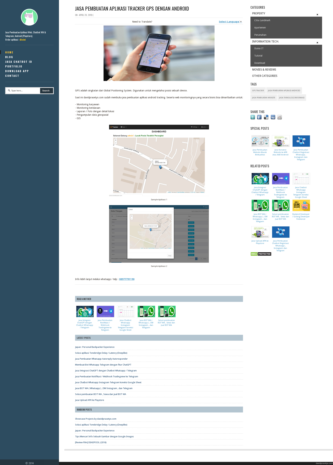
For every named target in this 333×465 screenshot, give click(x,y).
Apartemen (260, 27)
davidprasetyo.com (324, 463)
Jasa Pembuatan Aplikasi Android (284, 90)
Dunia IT (259, 48)
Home (9, 52)
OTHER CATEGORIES (264, 76)
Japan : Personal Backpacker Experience (94, 347)
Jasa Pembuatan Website (263, 98)
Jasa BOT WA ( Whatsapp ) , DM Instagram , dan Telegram (104, 388)
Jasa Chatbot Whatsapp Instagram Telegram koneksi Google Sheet (108, 382)
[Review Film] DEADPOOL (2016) (90, 442)
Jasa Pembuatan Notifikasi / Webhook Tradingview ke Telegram (106, 376)
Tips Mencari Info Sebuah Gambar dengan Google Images (104, 436)
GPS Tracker (258, 90)
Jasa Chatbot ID (18, 61)
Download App (17, 71)
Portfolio (13, 66)
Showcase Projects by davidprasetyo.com (95, 418)
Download (259, 63)
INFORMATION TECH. (265, 41)
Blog (9, 57)
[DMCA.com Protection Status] (261, 256)
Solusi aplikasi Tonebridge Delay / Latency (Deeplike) (101, 353)
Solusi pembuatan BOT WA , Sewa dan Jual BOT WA (100, 394)
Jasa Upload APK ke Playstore (89, 400)
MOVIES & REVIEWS (264, 69)
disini (23, 39)
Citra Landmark (262, 20)
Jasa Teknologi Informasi (291, 98)
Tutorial (258, 55)
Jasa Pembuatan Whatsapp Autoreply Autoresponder (101, 359)
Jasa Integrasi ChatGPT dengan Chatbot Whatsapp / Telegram (106, 370)
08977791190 (126, 279)
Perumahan (260, 34)
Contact (12, 76)
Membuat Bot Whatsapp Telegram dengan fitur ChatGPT (103, 364)
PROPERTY (258, 13)
